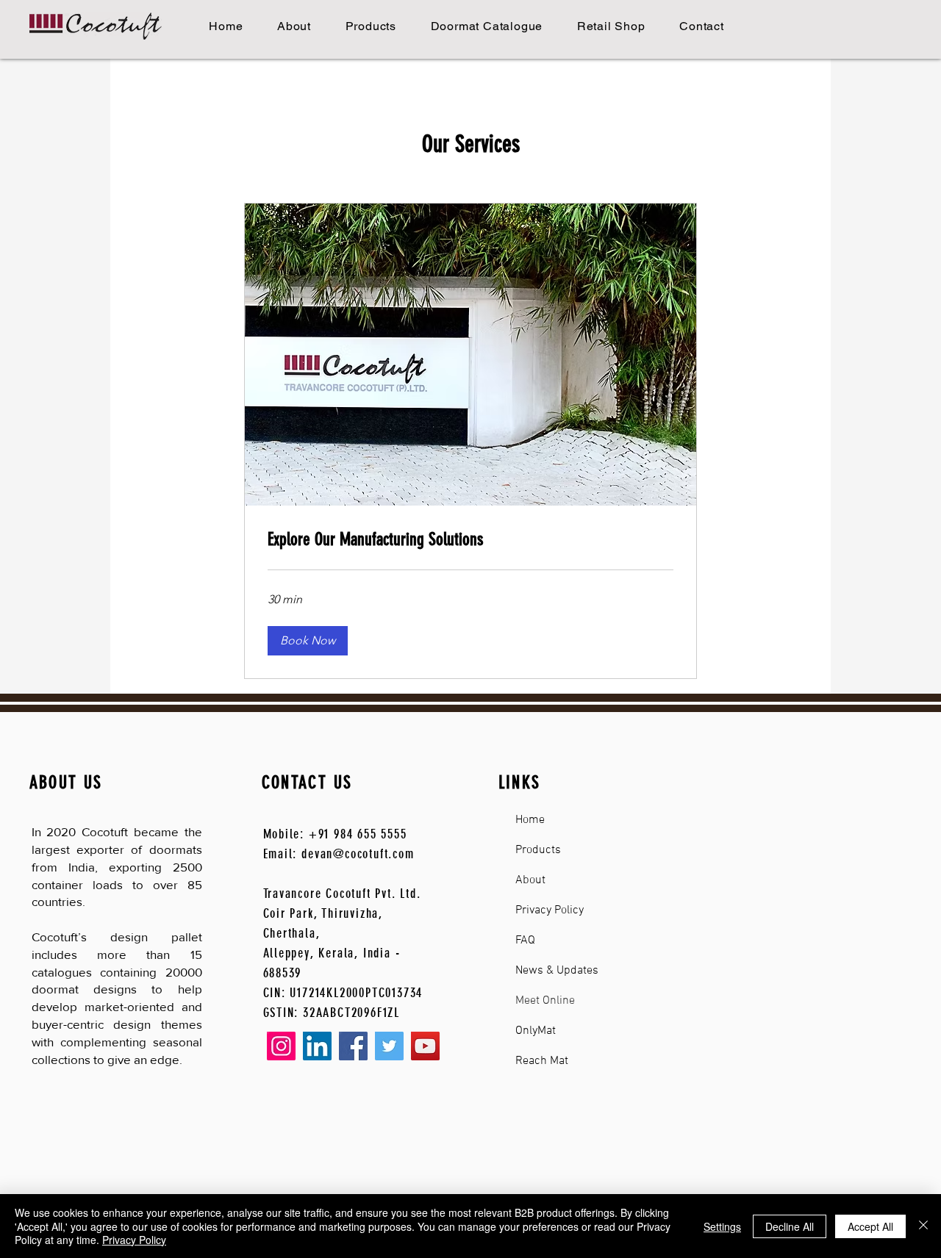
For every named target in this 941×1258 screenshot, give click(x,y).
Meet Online (545, 1000)
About (530, 880)
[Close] (923, 1226)
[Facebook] (353, 1046)
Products (538, 850)
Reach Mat (541, 1061)
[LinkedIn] (317, 1046)
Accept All (870, 1226)
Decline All (789, 1226)
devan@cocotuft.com (357, 854)
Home (530, 820)
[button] (308, 640)
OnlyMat (535, 1031)
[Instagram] (281, 1046)
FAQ (525, 940)
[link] (470, 540)
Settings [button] (722, 1226)
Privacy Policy (549, 910)
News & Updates (556, 970)
